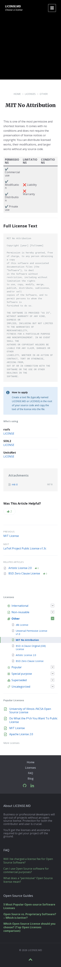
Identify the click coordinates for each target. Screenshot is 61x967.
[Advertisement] (30, 49)
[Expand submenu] (52, 605)
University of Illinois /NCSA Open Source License (30, 710)
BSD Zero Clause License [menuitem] (30, 661)
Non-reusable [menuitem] (20, 612)
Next (6, 544)
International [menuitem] (20, 606)
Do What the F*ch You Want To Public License (33, 720)
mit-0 (15, 484)
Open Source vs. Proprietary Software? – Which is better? (29, 916)
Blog (31, 778)
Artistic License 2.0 (20, 568)
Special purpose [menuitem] (22, 674)
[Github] (24, 786)
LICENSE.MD (13, 6)
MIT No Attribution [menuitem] (27, 640)
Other (44, 94)
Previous (9, 531)
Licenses (30, 94)
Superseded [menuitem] (19, 680)
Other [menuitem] (16, 618)
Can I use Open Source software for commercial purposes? (26, 870)
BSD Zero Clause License (24, 573)
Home (17, 94)
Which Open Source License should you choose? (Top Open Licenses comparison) (29, 927)
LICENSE (8, 433)
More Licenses (11, 743)
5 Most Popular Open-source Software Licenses (29, 906)
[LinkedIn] (32, 786)
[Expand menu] (52, 8)
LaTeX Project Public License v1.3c (24, 548)
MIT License (11, 536)
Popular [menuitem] (17, 667)
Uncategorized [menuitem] (21, 686)
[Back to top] (30, 959)
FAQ (30, 773)
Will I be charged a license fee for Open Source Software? (28, 860)
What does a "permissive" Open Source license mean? (28, 880)
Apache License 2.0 (21, 734)
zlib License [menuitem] (22, 624)
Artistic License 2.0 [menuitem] (26, 655)
